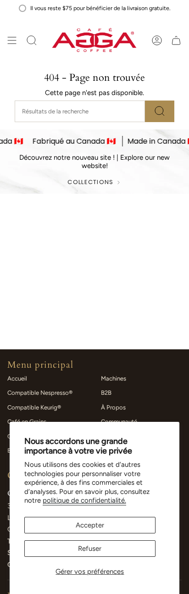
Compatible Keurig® (34, 407)
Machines (113, 378)
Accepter (90, 525)
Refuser (89, 548)
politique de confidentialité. (84, 500)
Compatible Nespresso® (39, 392)
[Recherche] (159, 111)
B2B (106, 392)
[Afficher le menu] (12, 40)
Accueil (17, 378)
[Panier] (176, 40)
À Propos (113, 407)
